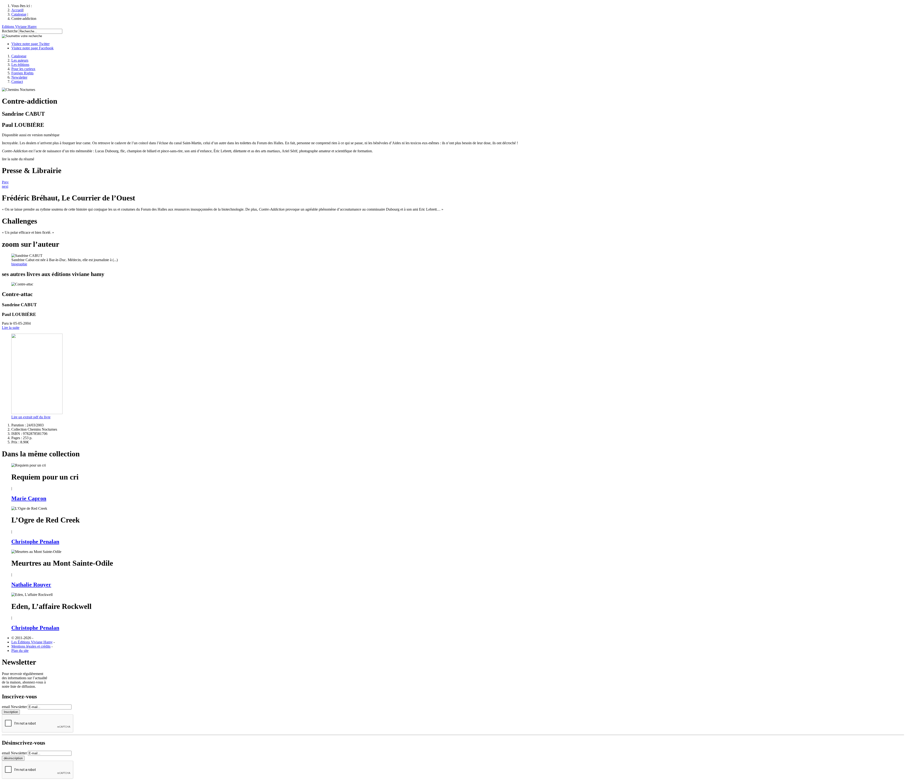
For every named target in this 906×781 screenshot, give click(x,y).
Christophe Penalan (35, 542)
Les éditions (20, 65)
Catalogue (18, 14)
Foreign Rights (22, 73)
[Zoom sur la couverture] (37, 413)
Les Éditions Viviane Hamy (32, 642)
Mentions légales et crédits (30, 646)
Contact (17, 82)
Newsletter (19, 77)
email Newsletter (14, 707)
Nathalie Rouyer (31, 585)
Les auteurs (19, 60)
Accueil (17, 10)
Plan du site (20, 651)
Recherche (10, 31)
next (5, 186)
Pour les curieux (23, 69)
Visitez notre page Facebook (32, 48)
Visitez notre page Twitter (30, 44)
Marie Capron (28, 498)
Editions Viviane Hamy (19, 27)
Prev (5, 182)
